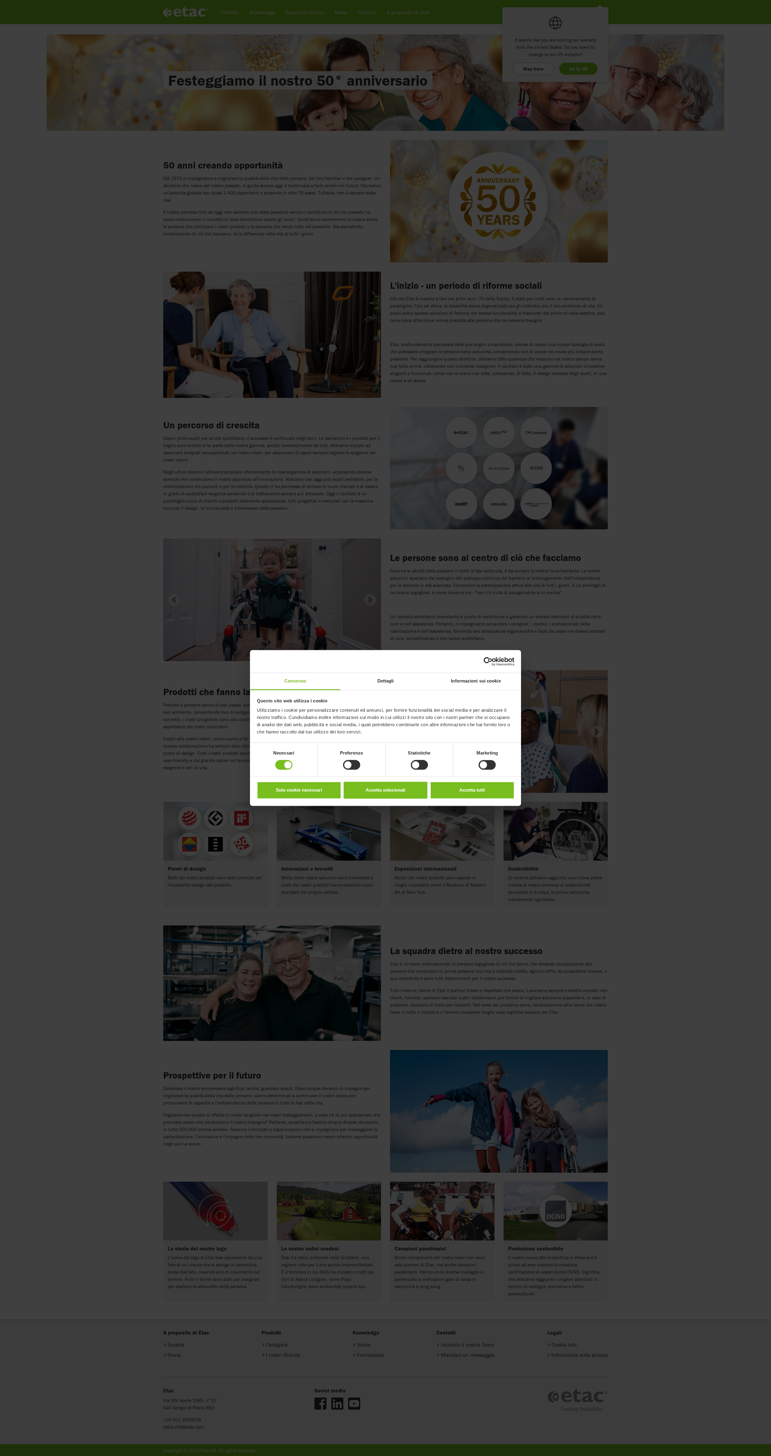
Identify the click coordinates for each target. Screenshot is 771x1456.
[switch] (351, 765)
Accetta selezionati (385, 790)
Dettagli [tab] (385, 680)
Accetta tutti (472, 790)
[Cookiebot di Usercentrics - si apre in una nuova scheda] (488, 661)
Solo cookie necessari (299, 790)
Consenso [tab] (295, 680)
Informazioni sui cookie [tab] (476, 680)
